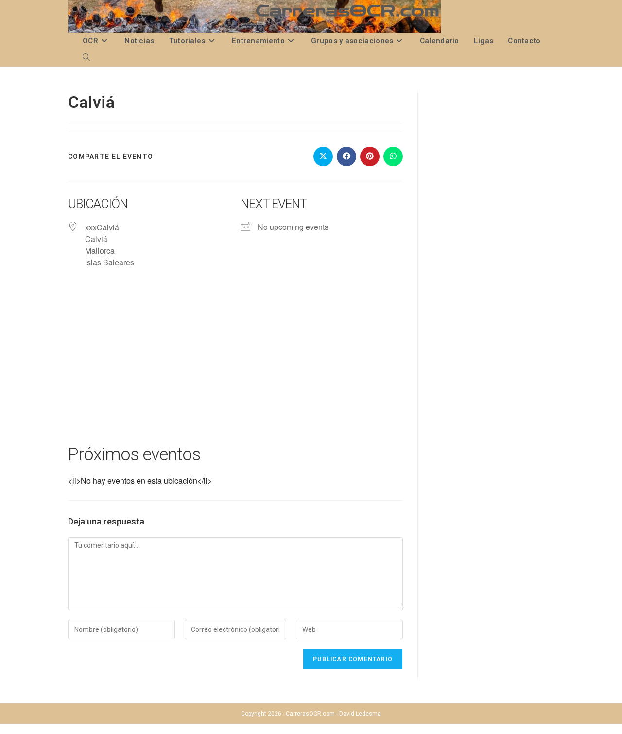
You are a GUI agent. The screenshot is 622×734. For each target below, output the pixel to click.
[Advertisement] (235, 365)
